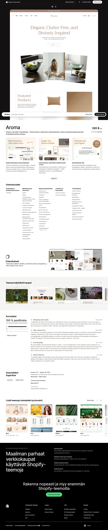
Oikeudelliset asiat (89, 515)
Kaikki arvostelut (11, 335)
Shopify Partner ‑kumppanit (91, 512)
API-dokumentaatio (69, 512)
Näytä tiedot (34, 376)
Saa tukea (10, 380)
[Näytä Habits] (57, 259)
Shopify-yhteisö (68, 515)
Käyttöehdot (9, 525)
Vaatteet (27, 509)
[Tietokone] (52, 6)
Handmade (23, 132)
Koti (26, 518)
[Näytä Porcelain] (75, 259)
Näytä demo (89, 114)
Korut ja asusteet (30, 515)
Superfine (99, 132)
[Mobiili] (55, 6)
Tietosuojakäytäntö (20, 525)
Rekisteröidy (97, 2)
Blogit (65, 518)
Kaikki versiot (42, 376)
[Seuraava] (101, 283)
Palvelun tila (87, 518)
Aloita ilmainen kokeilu (54, 494)
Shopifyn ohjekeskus (70, 509)
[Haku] (79, 2)
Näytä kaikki (90, 400)
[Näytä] (17, 295)
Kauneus (27, 512)
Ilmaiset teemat (49, 512)
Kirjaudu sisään (87, 2)
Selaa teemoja (69, 2)
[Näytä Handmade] (84, 259)
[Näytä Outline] (66, 259)
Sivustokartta (46, 525)
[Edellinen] (97, 283)
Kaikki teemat (19, 380)
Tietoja (86, 509)
